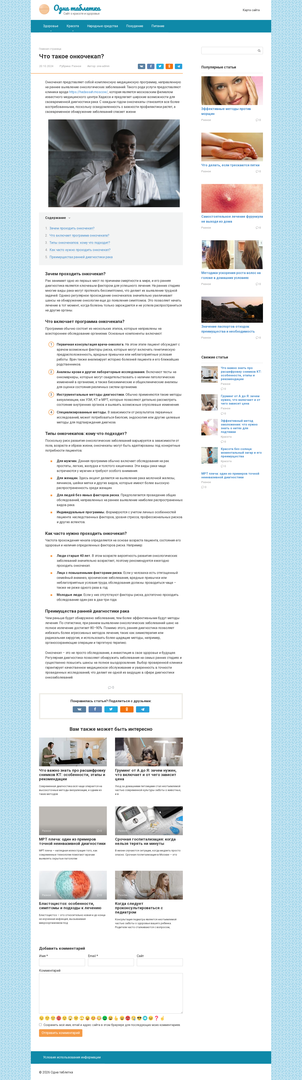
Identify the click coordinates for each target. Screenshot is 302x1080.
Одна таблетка (77, 8)
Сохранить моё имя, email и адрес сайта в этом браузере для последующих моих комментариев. (112, 1025)
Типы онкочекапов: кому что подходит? (80, 243)
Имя (43, 956)
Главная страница (50, 48)
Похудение (134, 26)
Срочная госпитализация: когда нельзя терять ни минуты (145, 841)
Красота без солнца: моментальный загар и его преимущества (241, 452)
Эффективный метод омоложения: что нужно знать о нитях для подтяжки (239, 426)
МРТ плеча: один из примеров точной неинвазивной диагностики (72, 841)
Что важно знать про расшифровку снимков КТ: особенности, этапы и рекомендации (72, 774)
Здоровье (50, 26)
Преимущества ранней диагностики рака (81, 257)
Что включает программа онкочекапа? (79, 235)
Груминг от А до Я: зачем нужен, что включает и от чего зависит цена (145, 774)
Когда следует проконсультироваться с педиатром (139, 908)
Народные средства (102, 26)
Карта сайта (251, 10)
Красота (73, 26)
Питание (157, 26)
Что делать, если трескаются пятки (230, 165)
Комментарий (49, 970)
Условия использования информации (72, 1057)
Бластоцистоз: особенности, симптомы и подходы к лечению (70, 905)
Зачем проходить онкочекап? (72, 228)
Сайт (140, 956)
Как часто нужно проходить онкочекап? (80, 250)
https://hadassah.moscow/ (88, 92)
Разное (76, 66)
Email (93, 956)
